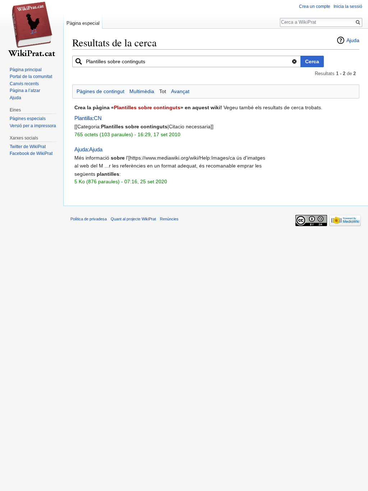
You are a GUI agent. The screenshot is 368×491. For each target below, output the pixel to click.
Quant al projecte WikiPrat (133, 219)
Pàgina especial (83, 23)
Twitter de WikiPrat (28, 146)
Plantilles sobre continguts (147, 107)
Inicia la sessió (348, 6)
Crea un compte (314, 6)
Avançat (180, 91)
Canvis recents (24, 83)
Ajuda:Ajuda (88, 149)
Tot (162, 91)
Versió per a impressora (33, 125)
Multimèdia (141, 91)
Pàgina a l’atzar (25, 90)
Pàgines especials (28, 118)
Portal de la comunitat (31, 76)
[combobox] (186, 61)
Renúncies (169, 219)
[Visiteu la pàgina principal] (31, 29)
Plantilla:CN (88, 118)
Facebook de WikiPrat (31, 153)
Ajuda (352, 40)
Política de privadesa (88, 219)
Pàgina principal (26, 69)
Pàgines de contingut (100, 91)
